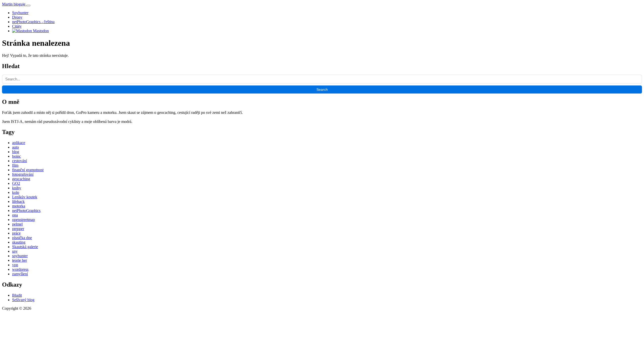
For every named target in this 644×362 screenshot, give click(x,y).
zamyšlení (20, 274)
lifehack (18, 201)
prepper (18, 229)
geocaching (21, 179)
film (15, 165)
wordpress (20, 269)
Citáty (17, 26)
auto (15, 147)
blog (15, 152)
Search (322, 89)
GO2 (16, 183)
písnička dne (22, 238)
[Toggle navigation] (28, 5)
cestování (19, 161)
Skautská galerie (25, 247)
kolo (15, 192)
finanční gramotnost (28, 170)
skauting (18, 242)
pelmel (17, 224)
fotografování (22, 174)
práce (16, 233)
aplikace (18, 143)
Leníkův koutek (24, 197)
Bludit (17, 295)
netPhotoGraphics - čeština (33, 22)
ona (15, 215)
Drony (17, 17)
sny (15, 251)
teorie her (19, 260)
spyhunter (20, 256)
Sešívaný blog (23, 300)
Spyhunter (20, 13)
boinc (16, 156)
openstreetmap (23, 219)
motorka (18, 206)
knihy (16, 188)
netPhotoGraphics (26, 210)
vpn (15, 265)
